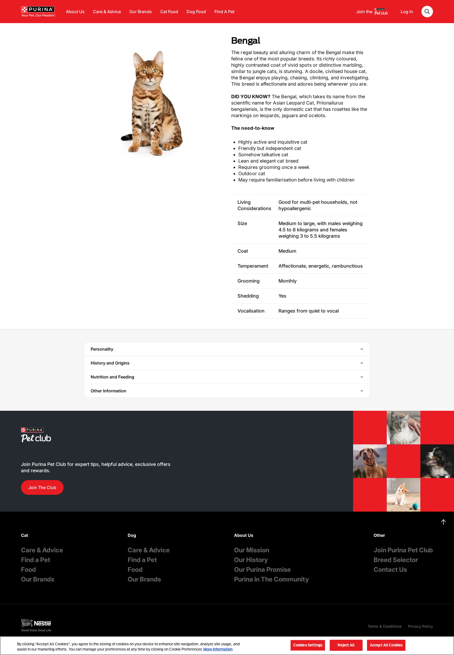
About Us (75, 11)
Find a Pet (35, 560)
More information (218, 649)
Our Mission (251, 550)
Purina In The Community (271, 579)
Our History (251, 560)
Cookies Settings (307, 645)
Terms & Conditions (385, 626)
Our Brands (140, 11)
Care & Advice (107, 11)
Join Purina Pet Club (403, 550)
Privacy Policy (420, 626)
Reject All (346, 645)
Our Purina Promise (262, 569)
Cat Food (169, 11)
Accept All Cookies (386, 645)
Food (28, 569)
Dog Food (196, 11)
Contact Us (390, 569)
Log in (407, 11)
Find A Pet (224, 11)
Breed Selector (396, 560)
